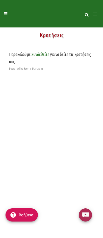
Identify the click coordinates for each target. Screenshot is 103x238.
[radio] (85, 215)
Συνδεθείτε (40, 54)
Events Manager (33, 68)
